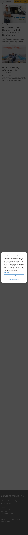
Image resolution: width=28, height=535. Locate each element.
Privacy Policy (6, 272)
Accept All (14, 275)
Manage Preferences (14, 279)
